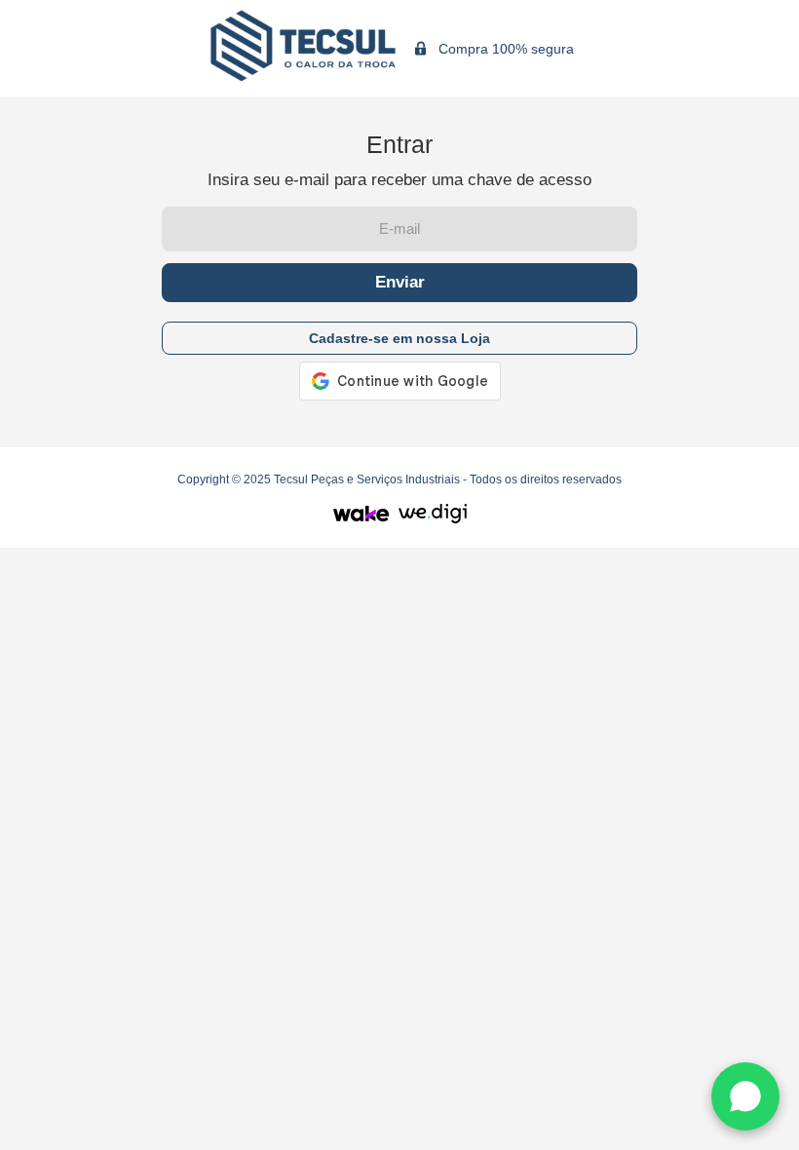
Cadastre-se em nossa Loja (399, 338)
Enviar (400, 282)
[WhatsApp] (745, 1096)
